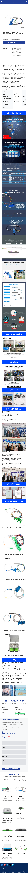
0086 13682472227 (21, 714)
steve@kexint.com (11, 737)
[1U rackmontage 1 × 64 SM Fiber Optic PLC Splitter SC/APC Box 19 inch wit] (7, 829)
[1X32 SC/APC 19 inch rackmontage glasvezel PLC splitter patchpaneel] (21, 829)
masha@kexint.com (19, 709)
